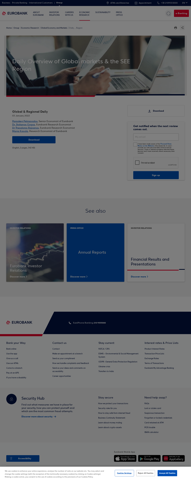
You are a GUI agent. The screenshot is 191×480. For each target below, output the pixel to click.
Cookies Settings (124, 473)
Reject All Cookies (145, 473)
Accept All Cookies (167, 473)
